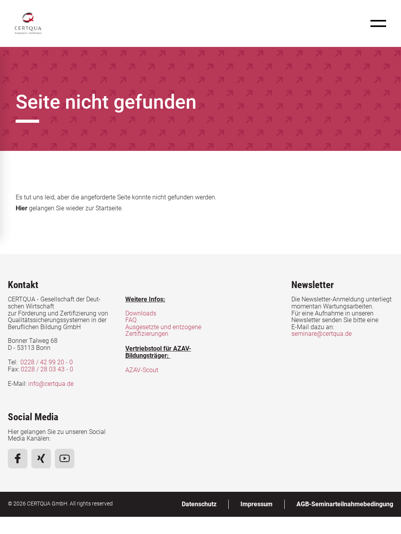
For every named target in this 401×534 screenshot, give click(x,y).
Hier (21, 208)
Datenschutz (199, 504)
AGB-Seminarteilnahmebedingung (344, 504)
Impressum (256, 504)
